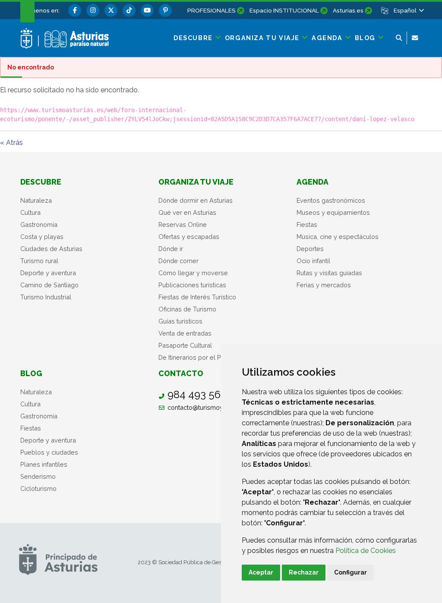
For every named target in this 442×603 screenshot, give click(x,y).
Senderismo (38, 476)
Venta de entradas (185, 333)
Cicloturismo (38, 488)
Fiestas (307, 224)
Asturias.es (348, 10)
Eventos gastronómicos (331, 200)
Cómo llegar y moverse (193, 272)
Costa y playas (41, 236)
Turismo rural (39, 260)
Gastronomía (38, 224)
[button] (408, 10)
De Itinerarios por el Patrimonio (203, 357)
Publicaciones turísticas (192, 285)
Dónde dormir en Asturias (195, 200)
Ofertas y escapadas (188, 236)
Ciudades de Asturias (51, 248)
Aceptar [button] (261, 572)
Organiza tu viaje (196, 181)
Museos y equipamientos (333, 212)
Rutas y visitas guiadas (329, 272)
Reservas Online (182, 224)
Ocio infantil (313, 260)
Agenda (312, 181)
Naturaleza (36, 200)
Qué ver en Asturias (187, 212)
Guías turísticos (180, 321)
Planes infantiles (43, 464)
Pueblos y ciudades (49, 452)
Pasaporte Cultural (185, 345)
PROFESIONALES (211, 10)
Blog (31, 373)
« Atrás (11, 142)
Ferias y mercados (324, 285)
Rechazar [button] (304, 572)
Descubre (40, 181)
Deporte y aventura (48, 272)
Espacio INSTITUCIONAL (284, 10)
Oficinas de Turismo (187, 309)
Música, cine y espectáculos (338, 236)
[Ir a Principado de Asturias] (58, 559)
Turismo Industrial (45, 297)
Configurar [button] (350, 572)
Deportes (310, 248)
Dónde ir (170, 248)
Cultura (30, 212)
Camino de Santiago (49, 285)
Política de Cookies (365, 550)
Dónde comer (178, 260)
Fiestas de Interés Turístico (197, 297)
